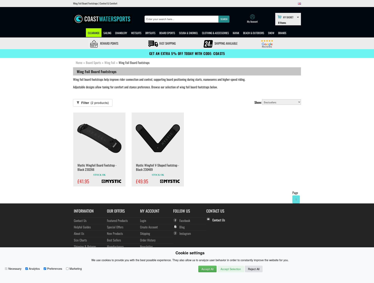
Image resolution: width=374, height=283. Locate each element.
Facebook (184, 220)
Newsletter (146, 246)
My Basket (288, 17)
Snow (271, 33)
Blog (182, 227)
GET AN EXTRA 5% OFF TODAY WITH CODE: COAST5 (187, 53)
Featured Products (117, 220)
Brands (282, 33)
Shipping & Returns (85, 246)
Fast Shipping (167, 43)
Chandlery (121, 33)
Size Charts (80, 240)
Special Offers (115, 227)
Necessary (14, 268)
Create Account (149, 227)
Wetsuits (136, 33)
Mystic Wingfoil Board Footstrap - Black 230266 (97, 167)
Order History (147, 240)
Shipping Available (225, 43)
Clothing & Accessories (215, 33)
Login (143, 220)
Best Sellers (114, 240)
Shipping (145, 233)
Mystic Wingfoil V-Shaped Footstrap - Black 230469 (157, 167)
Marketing (76, 268)
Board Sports (167, 33)
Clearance (94, 33)
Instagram (185, 233)
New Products (115, 233)
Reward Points (108, 43)
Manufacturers (115, 246)
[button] (223, 19)
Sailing (107, 33)
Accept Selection (231, 269)
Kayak (236, 33)
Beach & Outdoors (253, 33)
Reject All (253, 269)
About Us (79, 233)
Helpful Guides (82, 227)
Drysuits (150, 33)
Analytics (34, 268)
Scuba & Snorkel (188, 33)
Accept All (207, 269)
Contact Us (80, 220)
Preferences (54, 268)
